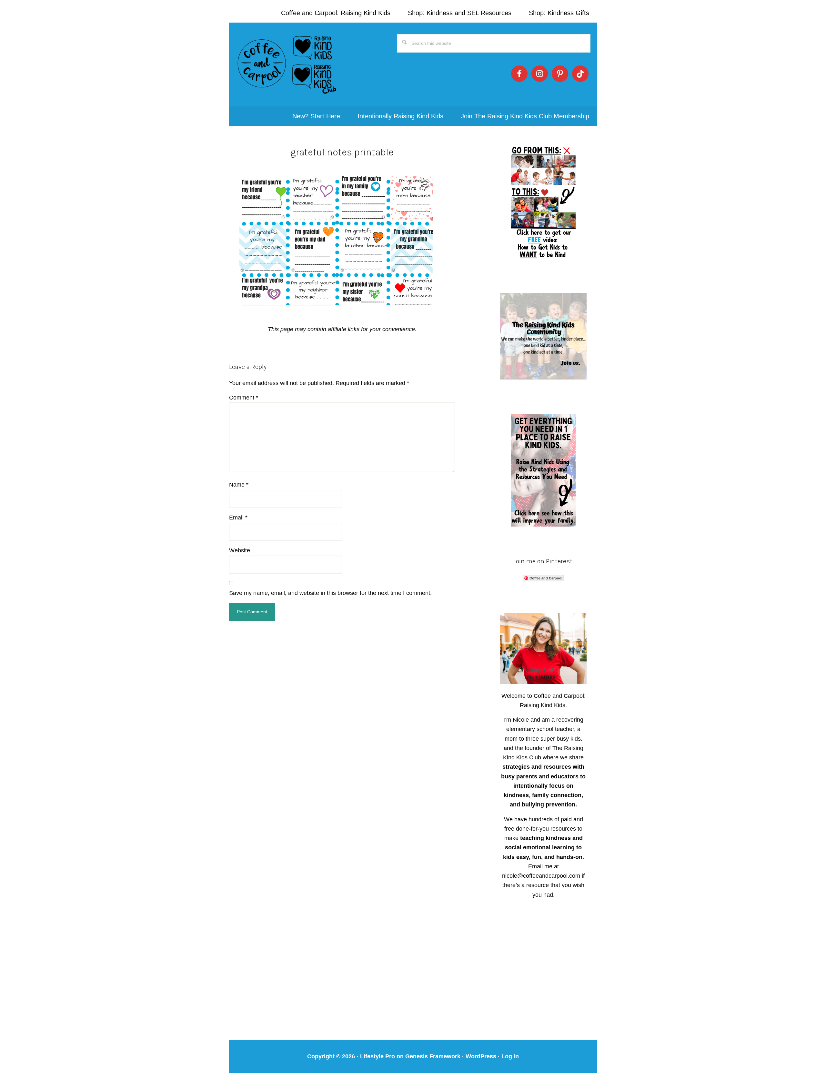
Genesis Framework (432, 1056)
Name (238, 484)
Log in (510, 1056)
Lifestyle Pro (377, 1056)
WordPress (481, 1056)
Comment (243, 397)
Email (238, 517)
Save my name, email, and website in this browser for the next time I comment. (330, 593)
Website (239, 550)
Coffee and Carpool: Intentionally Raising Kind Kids (287, 64)
